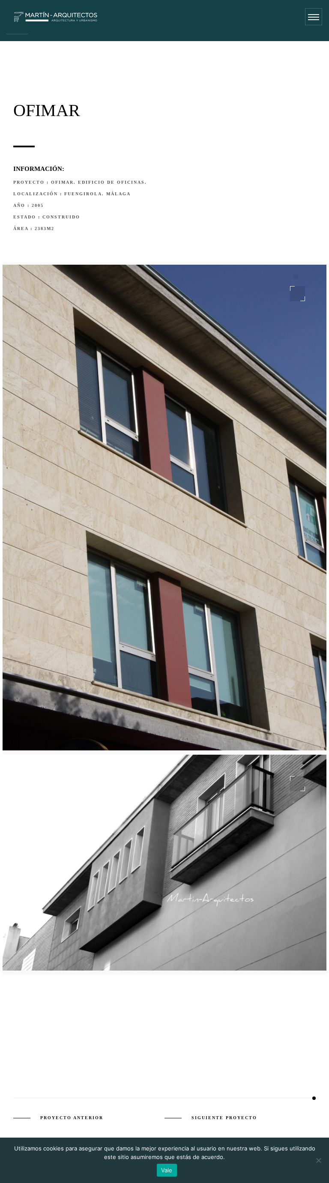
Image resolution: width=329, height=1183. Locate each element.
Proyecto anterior (71, 1117)
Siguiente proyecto (224, 1117)
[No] (318, 1160)
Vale (167, 1170)
